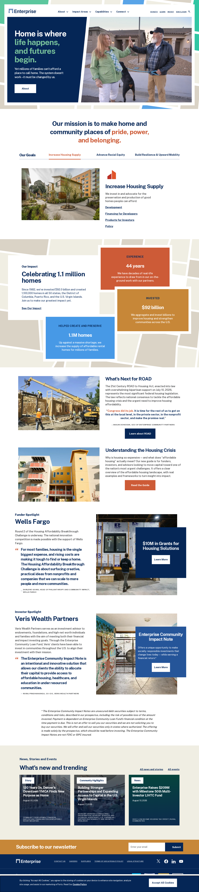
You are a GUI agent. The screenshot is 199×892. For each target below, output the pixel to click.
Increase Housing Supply (65, 154)
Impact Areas (80, 11)
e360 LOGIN (181, 12)
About (62, 11)
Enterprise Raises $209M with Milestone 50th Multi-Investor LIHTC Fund (151, 791)
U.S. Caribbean (107, 817)
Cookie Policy (80, 884)
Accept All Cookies (163, 882)
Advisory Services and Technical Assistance (96, 816)
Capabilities (102, 11)
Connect (121, 11)
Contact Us (59, 861)
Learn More (161, 559)
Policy (109, 226)
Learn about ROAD (140, 433)
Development (113, 207)
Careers (73, 861)
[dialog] (99, 884)
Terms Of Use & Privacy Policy (108, 861)
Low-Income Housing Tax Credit (153, 819)
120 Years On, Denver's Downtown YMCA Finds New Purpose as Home (43, 791)
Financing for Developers (121, 213)
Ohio (134, 819)
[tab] (65, 156)
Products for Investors (119, 220)
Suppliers (86, 861)
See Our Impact (31, 308)
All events (173, 769)
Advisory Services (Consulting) (93, 814)
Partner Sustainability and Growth (95, 819)
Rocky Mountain (31, 821)
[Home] (23, 12)
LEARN (162, 12)
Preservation (84, 815)
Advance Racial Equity (110, 154)
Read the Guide (140, 485)
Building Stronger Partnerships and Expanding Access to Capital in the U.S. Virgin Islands (98, 793)
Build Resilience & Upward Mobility (157, 154)
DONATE (154, 12)
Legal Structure (135, 861)
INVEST (171, 12)
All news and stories (151, 769)
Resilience (83, 821)
